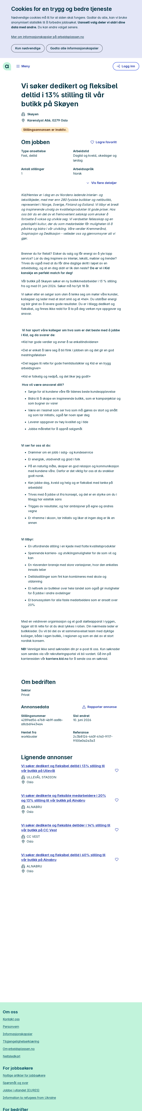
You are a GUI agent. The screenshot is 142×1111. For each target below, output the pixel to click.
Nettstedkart (11, 1056)
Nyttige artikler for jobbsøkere (24, 1075)
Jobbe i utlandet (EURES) (21, 1090)
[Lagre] (117, 770)
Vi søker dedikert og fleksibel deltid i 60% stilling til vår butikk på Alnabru (63, 857)
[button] (99, 707)
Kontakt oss (11, 1019)
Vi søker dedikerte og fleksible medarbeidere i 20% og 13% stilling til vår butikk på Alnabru (63, 798)
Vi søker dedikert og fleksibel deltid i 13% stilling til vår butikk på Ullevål (63, 768)
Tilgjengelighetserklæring (21, 1041)
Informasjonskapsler (17, 1034)
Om (19, 1049)
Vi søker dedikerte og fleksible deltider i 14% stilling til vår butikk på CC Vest (65, 827)
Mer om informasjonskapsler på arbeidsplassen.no (47, 37)
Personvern (11, 1026)
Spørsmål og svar (15, 1083)
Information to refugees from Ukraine (29, 1097)
